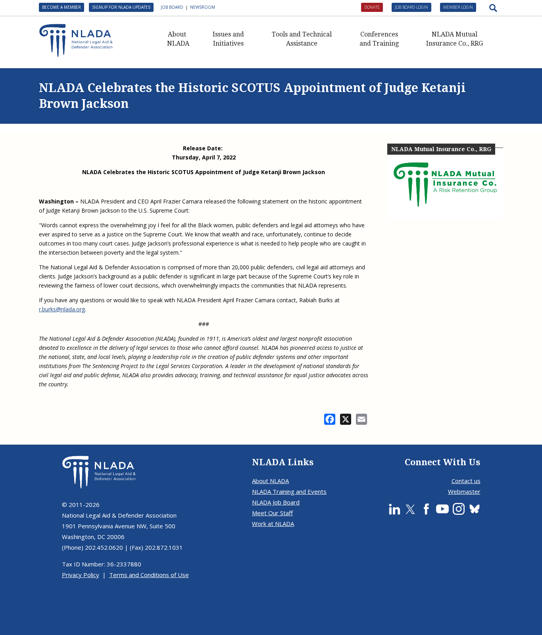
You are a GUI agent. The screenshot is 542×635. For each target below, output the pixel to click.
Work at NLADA (273, 524)
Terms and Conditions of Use (149, 575)
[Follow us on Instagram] (459, 509)
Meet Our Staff (272, 513)
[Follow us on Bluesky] (474, 509)
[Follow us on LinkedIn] (394, 509)
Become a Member (61, 7)
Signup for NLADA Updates (121, 7)
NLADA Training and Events (289, 491)
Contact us (466, 481)
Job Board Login (411, 7)
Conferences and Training (379, 39)
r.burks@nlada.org (62, 309)
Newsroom (202, 7)
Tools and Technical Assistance (302, 39)
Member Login (458, 7)
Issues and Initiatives (228, 39)
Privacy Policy (80, 575)
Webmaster (464, 491)
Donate (372, 7)
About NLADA (178, 39)
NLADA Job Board (276, 502)
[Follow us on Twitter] (410, 509)
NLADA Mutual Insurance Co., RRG (454, 39)
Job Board (172, 7)
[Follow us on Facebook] (426, 509)
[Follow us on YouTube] (442, 509)
